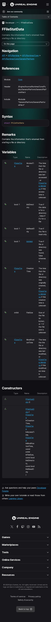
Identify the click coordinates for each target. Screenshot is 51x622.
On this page (9, 44)
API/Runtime (13, 55)
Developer (10, 23)
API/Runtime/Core (30, 55)
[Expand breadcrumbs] (17, 23)
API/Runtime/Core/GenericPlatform (18, 59)
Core (20, 79)
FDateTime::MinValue (43, 186)
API (3, 55)
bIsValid (29, 241)
